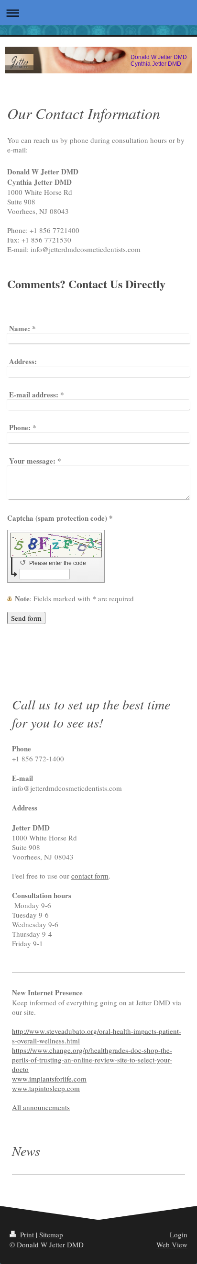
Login (178, 1234)
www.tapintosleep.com (46, 1088)
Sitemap (51, 1234)
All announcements (41, 1107)
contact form (90, 875)
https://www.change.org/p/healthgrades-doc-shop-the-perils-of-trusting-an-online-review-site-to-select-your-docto (92, 1059)
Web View (171, 1244)
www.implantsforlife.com (49, 1078)
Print (27, 1234)
